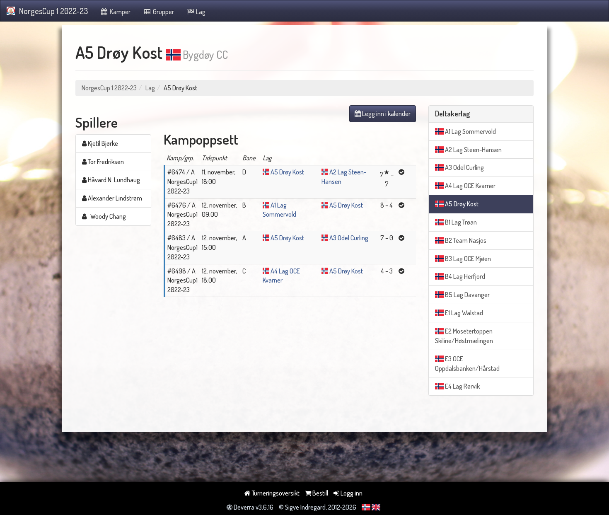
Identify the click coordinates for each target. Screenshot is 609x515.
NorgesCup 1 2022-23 (53, 10)
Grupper (163, 11)
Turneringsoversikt (275, 493)
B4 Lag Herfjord (464, 276)
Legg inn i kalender (386, 113)
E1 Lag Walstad (463, 313)
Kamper (119, 11)
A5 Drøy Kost (287, 172)
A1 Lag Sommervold (470, 131)
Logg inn (350, 493)
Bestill (319, 493)
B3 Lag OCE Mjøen (467, 258)
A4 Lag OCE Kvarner (469, 185)
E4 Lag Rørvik (462, 386)
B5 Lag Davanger (467, 294)
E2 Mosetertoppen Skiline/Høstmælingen (464, 336)
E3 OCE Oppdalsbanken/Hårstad (467, 363)
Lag (200, 11)
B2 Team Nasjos (465, 240)
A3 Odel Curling (348, 238)
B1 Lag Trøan (460, 222)
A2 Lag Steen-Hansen (473, 149)
